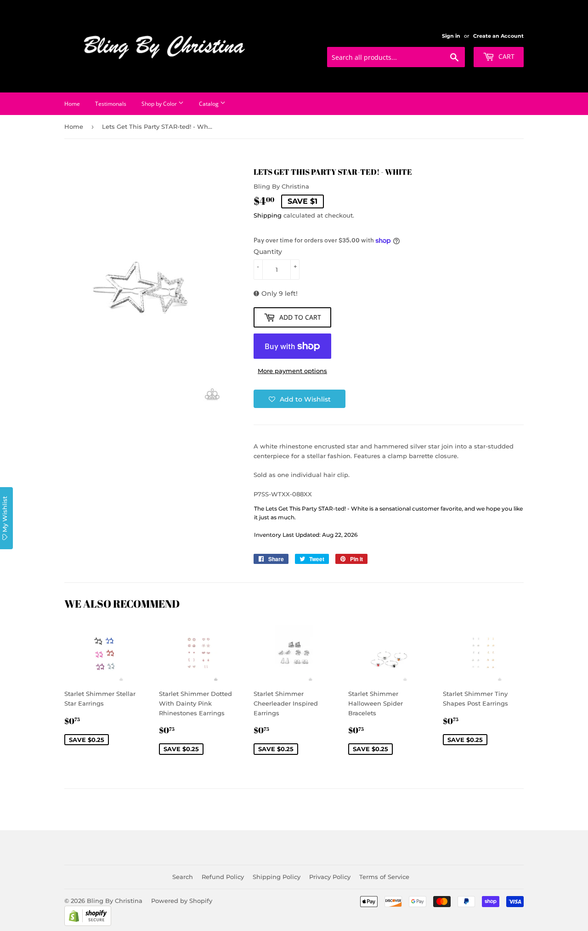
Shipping (268, 215)
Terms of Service (384, 876)
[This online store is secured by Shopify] (87, 923)
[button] (299, 399)
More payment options (292, 370)
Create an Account (498, 36)
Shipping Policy (276, 876)
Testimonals (110, 104)
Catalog (209, 104)
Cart (505, 56)
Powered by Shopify (181, 900)
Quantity (268, 251)
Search (182, 876)
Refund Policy (223, 876)
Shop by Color (159, 104)
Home (72, 104)
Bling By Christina (114, 900)
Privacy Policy (330, 876)
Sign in (451, 36)
